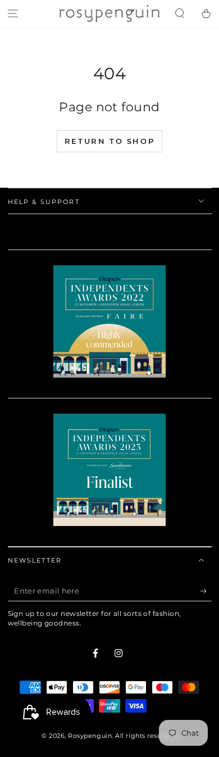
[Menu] (13, 13)
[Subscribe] (206, 591)
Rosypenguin (90, 736)
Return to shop (109, 141)
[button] (179, 13)
